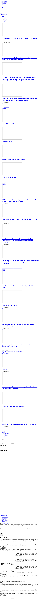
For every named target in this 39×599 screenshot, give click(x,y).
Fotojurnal (4, 270)
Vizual (5, 21)
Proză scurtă (6, 107)
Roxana (4, 369)
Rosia (18, 268)
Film (5, 18)
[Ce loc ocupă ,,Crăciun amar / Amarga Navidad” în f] (9, 472)
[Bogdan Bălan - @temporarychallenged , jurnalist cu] (9, 504)
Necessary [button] (2, 546)
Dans (5, 20)
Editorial (4, 108)
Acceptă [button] (1, 532)
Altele (3, 432)
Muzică (5, 19)
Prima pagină (5, 1)
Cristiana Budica (16, 429)
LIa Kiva (18, 104)
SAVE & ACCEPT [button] (3, 595)
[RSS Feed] (2, 7)
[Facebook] (2, 8)
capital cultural (7, 182)
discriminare (21, 429)
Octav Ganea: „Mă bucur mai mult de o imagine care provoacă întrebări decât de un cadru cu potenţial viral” (19, 325)
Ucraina (10, 104)
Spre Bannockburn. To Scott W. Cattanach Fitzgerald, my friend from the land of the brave (19, 58)
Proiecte (6, 436)
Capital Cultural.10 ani (9, 124)
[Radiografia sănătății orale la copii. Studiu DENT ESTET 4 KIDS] (12, 216)
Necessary (4, 547)
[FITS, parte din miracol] (12, 175)
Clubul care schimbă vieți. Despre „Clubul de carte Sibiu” (19, 424)
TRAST (9, 268)
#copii (20, 268)
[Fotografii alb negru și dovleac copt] (12, 404)
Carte (3, 22)
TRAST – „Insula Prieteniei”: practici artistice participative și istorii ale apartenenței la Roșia (20, 200)
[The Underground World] (12, 303)
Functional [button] (2, 573)
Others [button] (1, 591)
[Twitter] (2, 10)
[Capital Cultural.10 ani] (12, 121)
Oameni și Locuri (5, 353)
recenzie (6, 104)
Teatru (5, 17)
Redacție (4, 3)
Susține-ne (4, 5)
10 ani (18, 182)
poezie (3, 104)
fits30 (16, 182)
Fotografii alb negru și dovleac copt (13, 406)
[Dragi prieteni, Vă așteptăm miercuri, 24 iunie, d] (29, 506)
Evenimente (6, 433)
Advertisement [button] (3, 586)
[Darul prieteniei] (12, 139)
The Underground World (9, 305)
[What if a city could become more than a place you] (29, 474)
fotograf (15, 351)
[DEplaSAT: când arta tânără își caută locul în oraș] (29, 458)
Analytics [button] (2, 582)
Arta (3, 16)
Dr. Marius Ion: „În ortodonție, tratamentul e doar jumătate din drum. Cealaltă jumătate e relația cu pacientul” (17, 240)
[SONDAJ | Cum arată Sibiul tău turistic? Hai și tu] (9, 490)
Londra (7, 351)
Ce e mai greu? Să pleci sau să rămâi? (13, 159)
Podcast (3, 431)
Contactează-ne (5, 4)
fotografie (4, 351)
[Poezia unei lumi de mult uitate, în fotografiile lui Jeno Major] (12, 283)
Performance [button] (2, 577)
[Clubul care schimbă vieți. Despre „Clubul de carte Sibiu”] (12, 421)
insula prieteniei (14, 268)
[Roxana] (12, 366)
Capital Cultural (6, 523)
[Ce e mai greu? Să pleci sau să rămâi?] (12, 157)
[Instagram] (2, 11)
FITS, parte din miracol (9, 177)
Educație (4, 184)
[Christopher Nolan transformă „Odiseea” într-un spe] (29, 488)
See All (3, 106)
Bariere (7, 437)
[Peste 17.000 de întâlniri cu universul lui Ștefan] (9, 459)
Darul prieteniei (7, 141)
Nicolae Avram (14, 104)
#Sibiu (3, 429)
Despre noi (4, 2)
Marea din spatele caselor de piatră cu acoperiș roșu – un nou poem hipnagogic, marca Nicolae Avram (19, 99)
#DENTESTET (5, 268)
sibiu (3, 182)
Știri (5, 434)
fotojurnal (11, 351)
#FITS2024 (12, 182)
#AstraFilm (7, 429)
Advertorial (6, 435)
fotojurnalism (19, 351)
